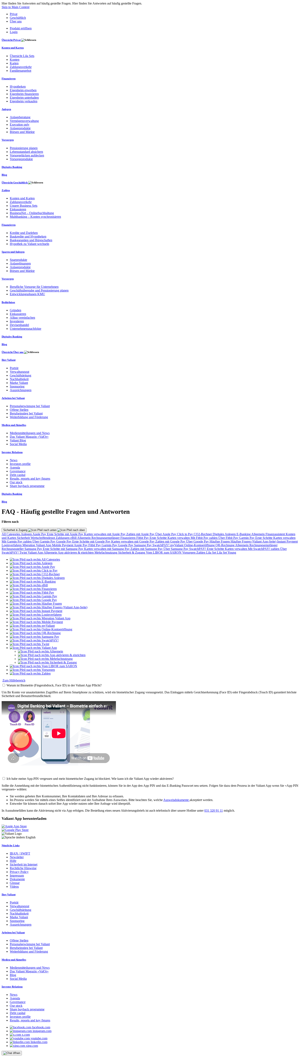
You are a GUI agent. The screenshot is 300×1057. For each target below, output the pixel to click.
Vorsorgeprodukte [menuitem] (21, 159)
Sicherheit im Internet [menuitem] (23, 864)
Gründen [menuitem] (15, 310)
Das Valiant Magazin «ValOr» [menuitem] (29, 436)
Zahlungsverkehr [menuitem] (21, 67)
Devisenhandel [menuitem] (19, 325)
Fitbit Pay (143, 538)
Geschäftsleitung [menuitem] (20, 375)
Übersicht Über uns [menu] (13, 352)
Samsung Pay (143, 545)
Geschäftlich (18, 17)
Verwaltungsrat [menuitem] (19, 371)
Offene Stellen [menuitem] (19, 409)
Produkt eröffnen (21, 28)
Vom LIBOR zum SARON (164, 552)
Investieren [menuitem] (17, 321)
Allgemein (258, 534)
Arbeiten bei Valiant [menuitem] (13, 398)
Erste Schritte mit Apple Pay (65, 534)
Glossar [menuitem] (15, 883)
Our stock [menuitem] (16, 482)
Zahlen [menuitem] (6, 190)
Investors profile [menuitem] (20, 464)
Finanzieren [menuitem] (9, 78)
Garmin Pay (247, 538)
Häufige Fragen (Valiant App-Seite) (254, 541)
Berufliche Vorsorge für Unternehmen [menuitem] (34, 286)
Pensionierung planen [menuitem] (24, 148)
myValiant (177, 545)
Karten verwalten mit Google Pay (133, 541)
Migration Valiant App (37, 545)
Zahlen (201, 552)
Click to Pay (185, 534)
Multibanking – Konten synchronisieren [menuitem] (35, 216)
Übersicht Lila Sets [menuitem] (22, 56)
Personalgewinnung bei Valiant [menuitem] (30, 406)
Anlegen (26, 534)
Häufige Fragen (220, 541)
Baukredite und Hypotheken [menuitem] (28, 236)
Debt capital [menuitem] (17, 475)
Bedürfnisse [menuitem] (8, 302)
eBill (73, 538)
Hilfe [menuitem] (13, 861)
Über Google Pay (198, 541)
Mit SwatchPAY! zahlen (264, 549)
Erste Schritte (159, 538)
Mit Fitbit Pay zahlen (204, 538)
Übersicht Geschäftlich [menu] (15, 182)
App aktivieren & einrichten (76, 552)
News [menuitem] (13, 460)
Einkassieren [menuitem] (18, 209)
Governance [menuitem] (18, 471)
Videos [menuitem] (14, 886)
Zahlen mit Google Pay (170, 541)
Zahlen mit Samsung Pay (146, 549)
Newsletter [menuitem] (17, 857)
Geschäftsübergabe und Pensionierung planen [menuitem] (39, 290)
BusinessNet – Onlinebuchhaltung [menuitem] (32, 213)
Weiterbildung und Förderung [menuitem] (29, 417)
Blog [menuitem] (4, 174)
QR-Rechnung (225, 545)
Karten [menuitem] (14, 63)
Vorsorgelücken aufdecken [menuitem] (27, 155)
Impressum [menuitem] (17, 875)
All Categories (11, 534)
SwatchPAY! (161, 545)
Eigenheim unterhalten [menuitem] (24, 97)
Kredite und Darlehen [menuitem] (24, 233)
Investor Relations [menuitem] (12, 452)
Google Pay (64, 541)
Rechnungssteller (13, 549)
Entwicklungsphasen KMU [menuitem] (27, 294)
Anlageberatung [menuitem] (20, 117)
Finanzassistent (276, 534)
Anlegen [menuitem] (6, 109)
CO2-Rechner (203, 534)
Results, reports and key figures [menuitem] (30, 478)
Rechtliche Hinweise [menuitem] (23, 868)
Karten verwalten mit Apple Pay (105, 534)
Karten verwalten (179, 538)
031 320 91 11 (213, 810)
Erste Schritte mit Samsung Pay (63, 549)
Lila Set (211, 552)
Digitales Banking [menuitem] (12, 167)
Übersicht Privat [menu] (11, 39)
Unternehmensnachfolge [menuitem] (25, 328)
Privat (13, 14)
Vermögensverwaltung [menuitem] (24, 121)
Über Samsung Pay (176, 549)
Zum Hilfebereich (13, 680)
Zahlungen (63, 538)
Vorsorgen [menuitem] (8, 139)
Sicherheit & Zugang (15, 530)
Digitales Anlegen (225, 534)
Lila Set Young (226, 552)
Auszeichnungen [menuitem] (20, 390)
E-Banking (244, 534)
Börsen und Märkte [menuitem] (22, 132)
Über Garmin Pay (44, 541)
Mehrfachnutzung (106, 552)
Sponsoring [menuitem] (17, 386)
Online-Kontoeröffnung (200, 545)
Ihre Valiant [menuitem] (9, 359)
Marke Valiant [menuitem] (19, 382)
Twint (23, 552)
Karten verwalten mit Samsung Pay (107, 549)
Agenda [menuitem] (15, 467)
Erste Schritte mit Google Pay (91, 541)
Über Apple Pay (166, 534)
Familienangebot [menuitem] (20, 70)
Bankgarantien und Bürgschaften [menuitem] (31, 240)
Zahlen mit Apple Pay (140, 534)
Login (14, 32)
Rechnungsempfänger (105, 538)
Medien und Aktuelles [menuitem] (14, 425)
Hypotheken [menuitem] (18, 86)
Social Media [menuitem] (18, 444)
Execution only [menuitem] (19, 124)
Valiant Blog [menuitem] (18, 440)
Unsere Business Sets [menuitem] (23, 205)
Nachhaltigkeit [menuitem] (19, 379)
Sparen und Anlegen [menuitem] (13, 251)
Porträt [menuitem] (14, 368)
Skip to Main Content (15, 7)
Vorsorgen (189, 552)
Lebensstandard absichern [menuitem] (26, 151)
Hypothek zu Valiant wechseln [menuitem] (29, 244)
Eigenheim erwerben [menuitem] (23, 90)
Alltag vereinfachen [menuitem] (22, 317)
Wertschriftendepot (43, 538)
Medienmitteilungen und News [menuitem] (30, 433)
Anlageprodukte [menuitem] (20, 128)
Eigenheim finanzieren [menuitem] (24, 94)
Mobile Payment (63, 545)
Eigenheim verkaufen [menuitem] (23, 101)
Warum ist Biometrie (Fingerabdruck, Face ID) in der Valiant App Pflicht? (54, 685)
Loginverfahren (12, 545)
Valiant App (36, 552)
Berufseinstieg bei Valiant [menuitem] (26, 413)
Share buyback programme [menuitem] (27, 486)
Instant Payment (287, 541)
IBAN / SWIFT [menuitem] (20, 853)
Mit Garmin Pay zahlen (17, 541)
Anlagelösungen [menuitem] (20, 263)
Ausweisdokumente (176, 800)
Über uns (16, 21)
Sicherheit (24, 538)
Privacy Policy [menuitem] (19, 872)
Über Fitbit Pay (228, 538)
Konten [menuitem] (14, 59)
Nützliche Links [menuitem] (11, 845)
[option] (35, 559)
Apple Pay (39, 534)
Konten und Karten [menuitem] (13, 47)
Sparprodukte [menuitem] (18, 259)
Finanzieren (128, 538)
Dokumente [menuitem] (17, 879)
